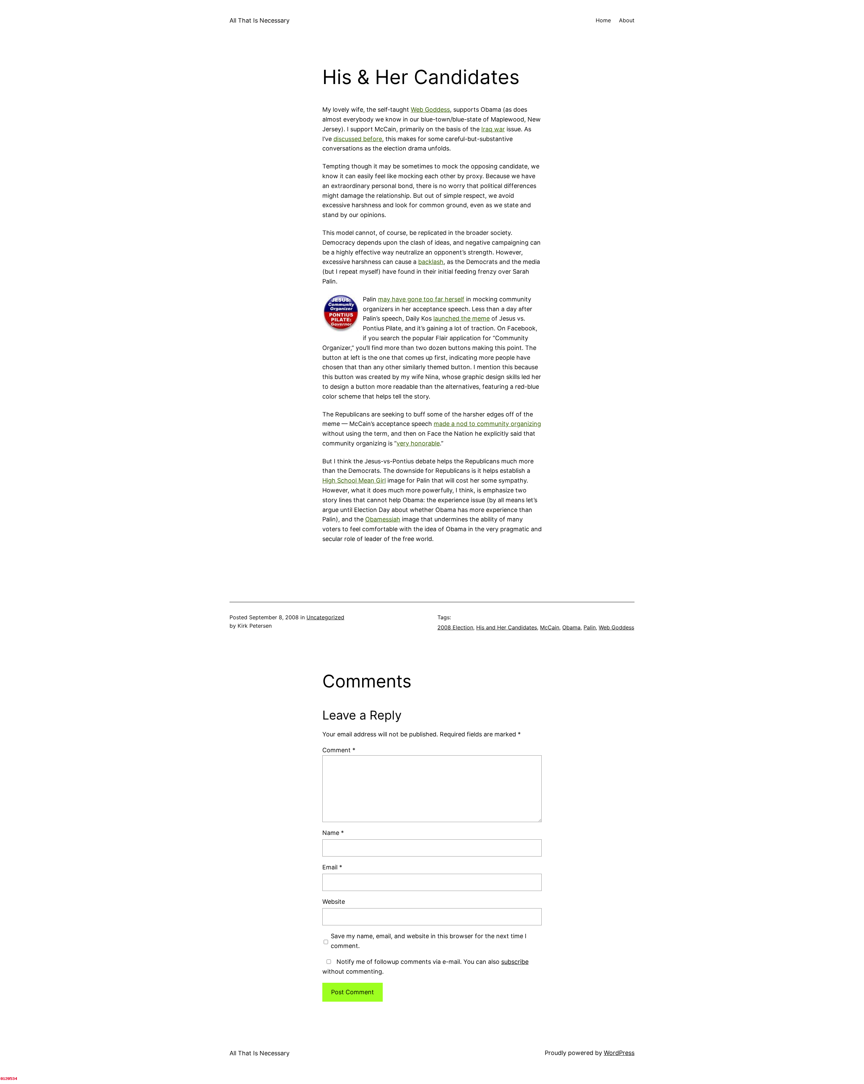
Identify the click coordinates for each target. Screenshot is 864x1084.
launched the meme (461, 318)
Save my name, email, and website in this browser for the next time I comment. (428, 940)
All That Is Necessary (260, 20)
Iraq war (493, 129)
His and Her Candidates (506, 627)
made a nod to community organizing (487, 423)
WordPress (619, 1052)
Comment (338, 750)
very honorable (418, 443)
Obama (571, 627)
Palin (590, 627)
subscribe (515, 961)
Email (332, 867)
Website (333, 901)
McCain (549, 627)
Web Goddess (430, 109)
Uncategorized (325, 617)
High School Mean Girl (354, 480)
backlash (430, 261)
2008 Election (455, 627)
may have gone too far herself (421, 299)
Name (333, 832)
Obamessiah (382, 519)
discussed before (357, 138)
